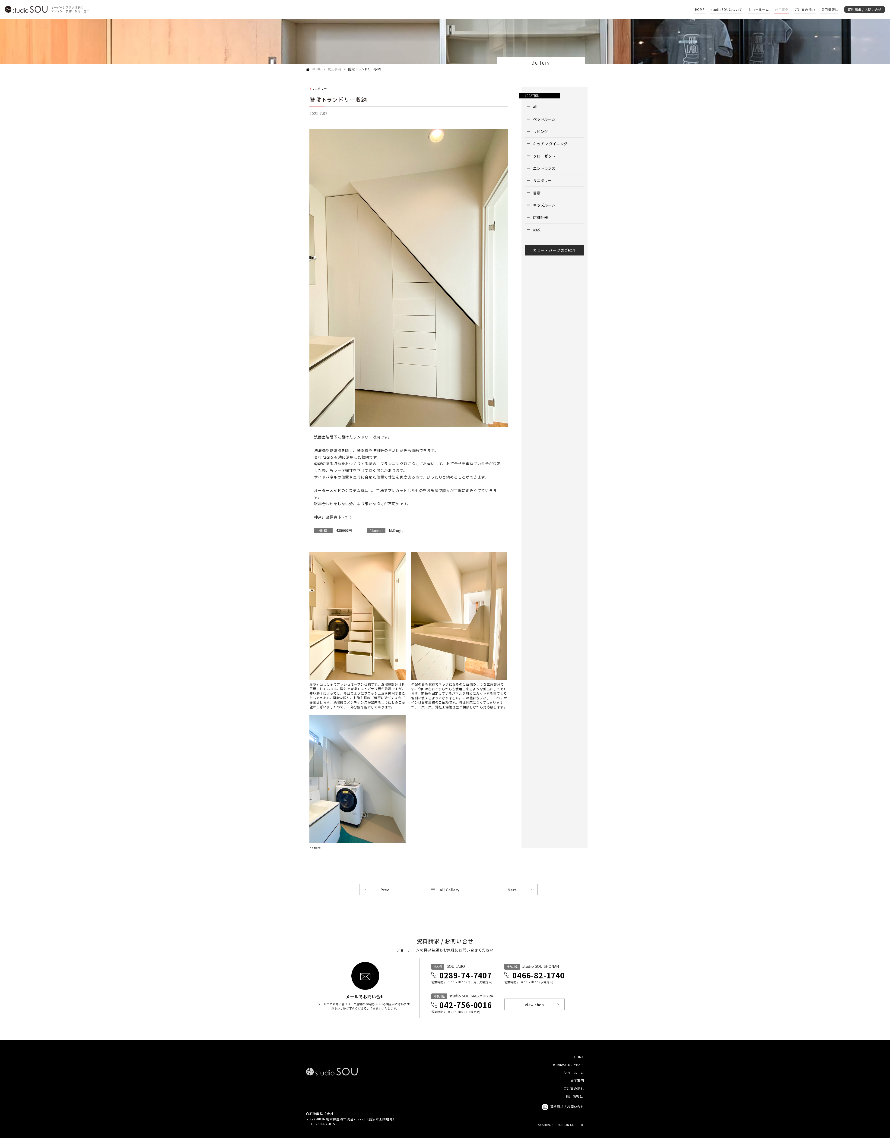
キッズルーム (544, 205)
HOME (700, 10)
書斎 (536, 192)
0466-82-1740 (538, 975)
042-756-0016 (465, 1004)
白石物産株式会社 (319, 1113)
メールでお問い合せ (365, 996)
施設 (536, 229)
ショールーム (758, 10)
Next (512, 889)
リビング (540, 131)
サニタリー (319, 88)
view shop (534, 1004)
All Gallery (449, 889)
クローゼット (544, 156)
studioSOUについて (726, 10)
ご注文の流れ (805, 10)
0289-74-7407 (465, 975)
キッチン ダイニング (550, 143)
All (535, 107)
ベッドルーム (544, 119)
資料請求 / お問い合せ (865, 9)
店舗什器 (540, 217)
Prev (385, 889)
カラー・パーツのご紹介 (554, 250)
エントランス (544, 168)
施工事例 (782, 10)
